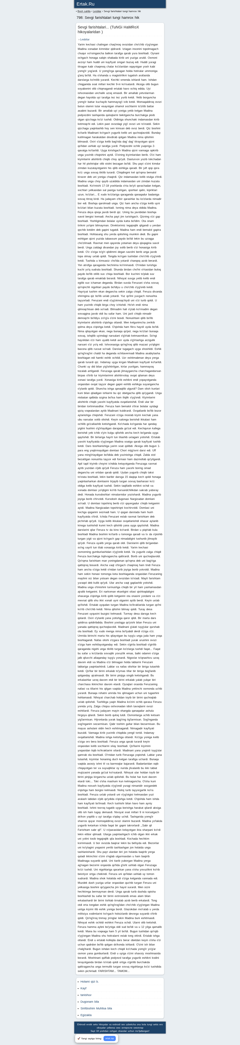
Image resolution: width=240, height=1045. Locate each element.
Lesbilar (84, 39)
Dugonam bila (89, 1001)
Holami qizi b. (89, 981)
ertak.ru (86, 4)
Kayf (83, 988)
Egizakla (86, 1015)
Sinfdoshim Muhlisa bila (96, 1008)
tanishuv (85, 995)
